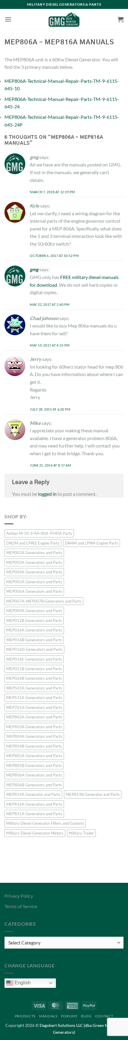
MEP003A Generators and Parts (34, 562)
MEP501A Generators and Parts (34, 688)
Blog (86, 1016)
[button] (8, 19)
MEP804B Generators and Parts (34, 746)
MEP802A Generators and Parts (34, 717)
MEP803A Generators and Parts (34, 726)
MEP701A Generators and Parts (34, 707)
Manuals (48, 1016)
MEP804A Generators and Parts (34, 736)
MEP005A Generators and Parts (34, 581)
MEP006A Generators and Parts (34, 591)
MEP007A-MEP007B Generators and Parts (44, 601)
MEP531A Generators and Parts (34, 697)
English (22, 982)
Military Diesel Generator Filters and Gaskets (45, 823)
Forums (69, 1016)
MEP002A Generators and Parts (34, 552)
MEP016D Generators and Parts (34, 649)
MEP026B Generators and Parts (34, 678)
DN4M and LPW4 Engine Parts (91, 543)
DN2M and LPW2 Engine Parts (33, 543)
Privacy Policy (18, 896)
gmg (34, 269)
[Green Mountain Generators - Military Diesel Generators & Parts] (64, 19)
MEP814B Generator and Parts (93, 794)
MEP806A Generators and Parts (34, 775)
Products (25, 1016)
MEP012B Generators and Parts (34, 620)
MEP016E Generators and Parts (34, 659)
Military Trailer (81, 833)
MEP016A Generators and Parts (34, 630)
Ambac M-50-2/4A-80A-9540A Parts (39, 533)
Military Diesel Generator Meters (34, 833)
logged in (47, 494)
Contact (104, 1016)
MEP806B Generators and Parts (34, 784)
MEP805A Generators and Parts (34, 755)
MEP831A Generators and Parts (34, 813)
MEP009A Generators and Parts (34, 610)
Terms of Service (20, 906)
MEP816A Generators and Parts (34, 804)
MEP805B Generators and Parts (34, 765)
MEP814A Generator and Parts (33, 794)
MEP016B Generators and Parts (34, 639)
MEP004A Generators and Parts (34, 572)
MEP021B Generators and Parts (34, 668)
